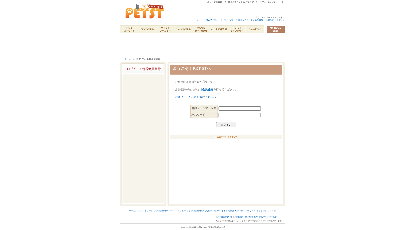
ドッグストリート (144, 211)
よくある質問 (257, 20)
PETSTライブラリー (244, 211)
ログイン (280, 20)
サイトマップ (227, 20)
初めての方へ (212, 20)
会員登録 (207, 89)
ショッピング (260, 211)
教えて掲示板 (227, 211)
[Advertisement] (202, 45)
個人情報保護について (255, 217)
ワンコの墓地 (160, 211)
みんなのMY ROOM (211, 211)
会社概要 (272, 217)
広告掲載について (224, 217)
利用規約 (239, 217)
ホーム (200, 20)
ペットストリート (145, 11)
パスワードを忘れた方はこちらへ (195, 97)
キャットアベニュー (176, 211)
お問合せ (270, 20)
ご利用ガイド (242, 20)
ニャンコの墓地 (193, 211)
